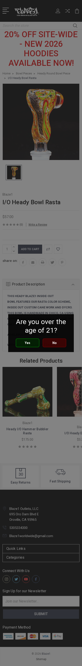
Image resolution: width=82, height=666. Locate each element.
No (54, 342)
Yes (27, 342)
